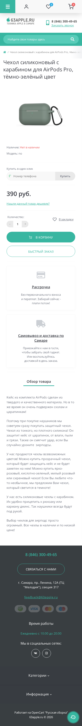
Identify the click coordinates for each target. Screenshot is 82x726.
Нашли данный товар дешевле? (28, 204)
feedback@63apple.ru (41, 597)
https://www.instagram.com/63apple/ (46, 653)
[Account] (26, 6)
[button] (65, 21)
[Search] (72, 39)
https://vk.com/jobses (35, 653)
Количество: (15, 217)
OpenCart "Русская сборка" (49, 712)
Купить (65, 176)
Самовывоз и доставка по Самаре (41, 338)
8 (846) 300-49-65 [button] (41, 554)
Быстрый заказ (41, 251)
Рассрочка (41, 287)
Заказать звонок (62, 25)
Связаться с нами (41, 569)
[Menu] (7, 6)
